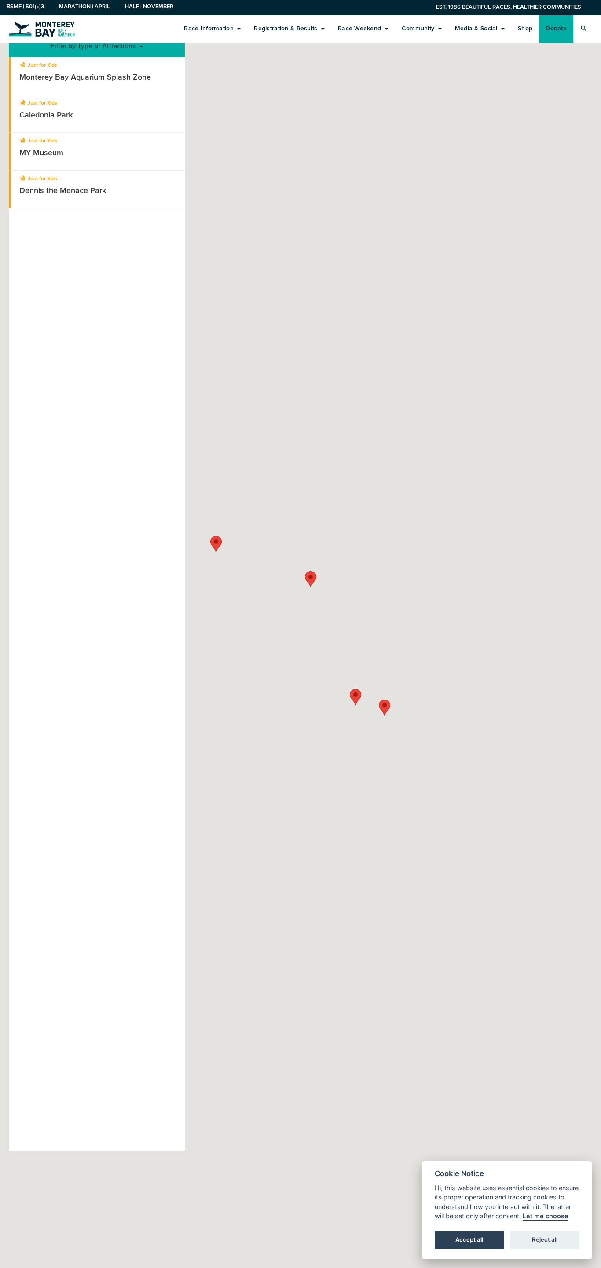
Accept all (469, 1239)
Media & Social (477, 28)
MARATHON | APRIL (84, 6)
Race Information (209, 28)
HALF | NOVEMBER (149, 6)
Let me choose (545, 1216)
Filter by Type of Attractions (94, 46)
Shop (525, 28)
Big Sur (42, 28)
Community (419, 28)
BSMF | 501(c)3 (25, 6)
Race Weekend (360, 28)
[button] (310, 579)
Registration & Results (286, 28)
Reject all (544, 1239)
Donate (556, 28)
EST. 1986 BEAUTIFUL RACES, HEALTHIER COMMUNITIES (508, 7)
